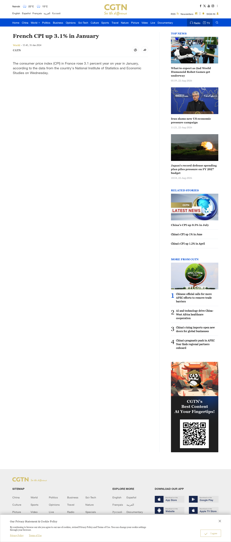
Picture (135, 22)
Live (153, 22)
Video (145, 22)
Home (15, 22)
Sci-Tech (83, 22)
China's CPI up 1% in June (186, 234)
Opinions (71, 22)
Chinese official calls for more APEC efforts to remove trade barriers (194, 297)
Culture (95, 22)
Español (26, 13)
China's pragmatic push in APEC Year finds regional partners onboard (195, 344)
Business (58, 22)
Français (37, 13)
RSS (173, 14)
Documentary (165, 22)
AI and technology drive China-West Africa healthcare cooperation (194, 314)
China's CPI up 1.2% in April (188, 243)
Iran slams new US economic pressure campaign (191, 120)
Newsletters (187, 14)
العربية (47, 13)
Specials (90, 511)
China (25, 22)
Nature (125, 22)
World (34, 22)
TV (208, 23)
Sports (105, 22)
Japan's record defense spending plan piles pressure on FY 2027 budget (194, 169)
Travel (115, 22)
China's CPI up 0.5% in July (190, 224)
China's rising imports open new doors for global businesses (195, 329)
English (16, 13)
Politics (46, 22)
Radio (197, 23)
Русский (56, 13)
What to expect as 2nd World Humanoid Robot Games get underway (191, 72)
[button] (175, 59)
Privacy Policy (17, 535)
